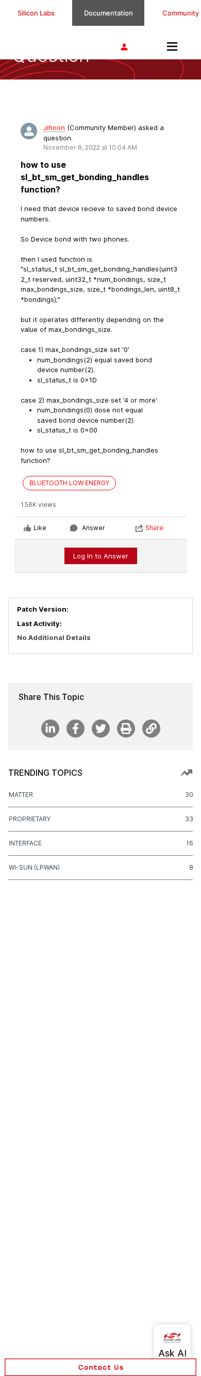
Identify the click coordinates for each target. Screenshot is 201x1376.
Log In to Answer (100, 556)
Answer (93, 528)
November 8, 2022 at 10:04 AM (90, 147)
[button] (100, 1367)
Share (154, 528)
